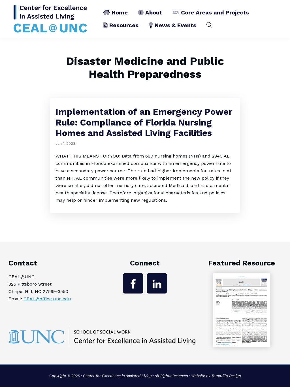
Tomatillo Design (226, 376)
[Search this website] (209, 25)
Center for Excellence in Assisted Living (117, 376)
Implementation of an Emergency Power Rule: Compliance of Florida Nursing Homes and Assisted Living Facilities (144, 122)
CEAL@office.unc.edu (47, 298)
